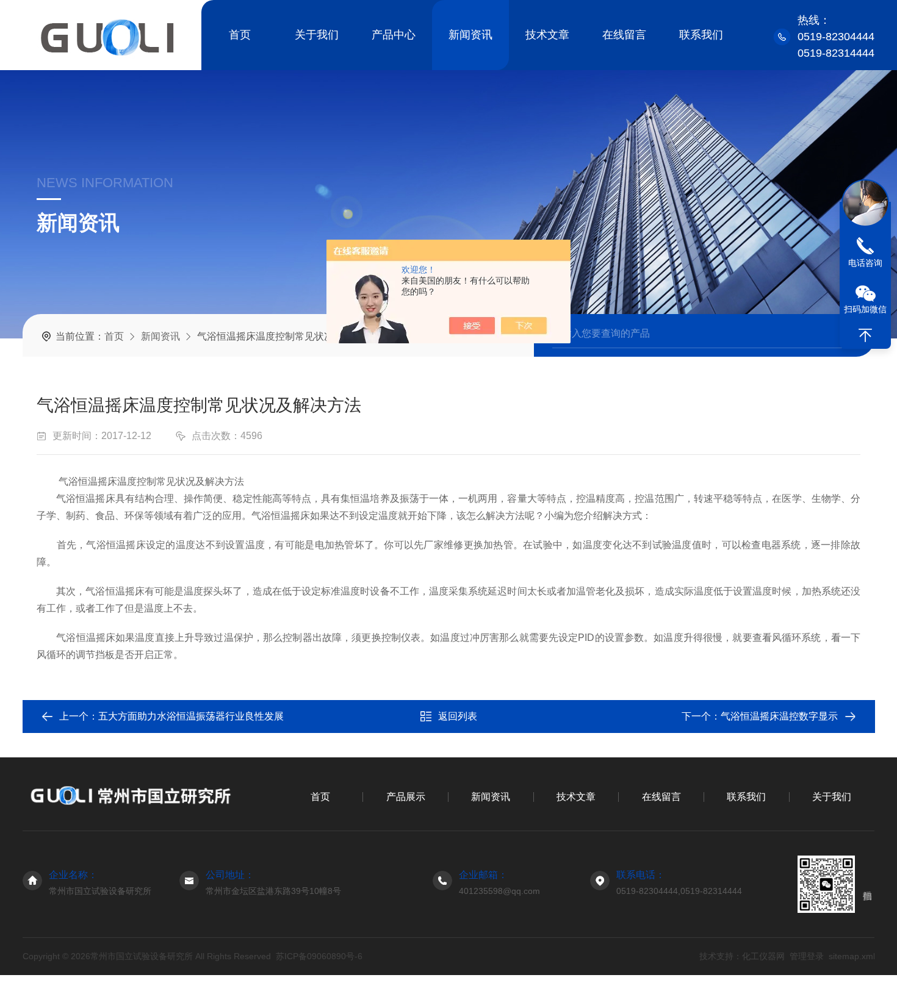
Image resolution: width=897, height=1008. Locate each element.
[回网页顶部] (865, 335)
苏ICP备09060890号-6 (319, 956)
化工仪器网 (762, 956)
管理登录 (806, 956)
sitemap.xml (851, 956)
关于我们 (317, 35)
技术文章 (547, 35)
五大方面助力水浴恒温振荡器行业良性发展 (191, 716)
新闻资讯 (470, 35)
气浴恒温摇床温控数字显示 (779, 716)
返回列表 (457, 716)
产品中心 (394, 35)
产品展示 (405, 797)
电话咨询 (865, 263)
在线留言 (624, 35)
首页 (240, 35)
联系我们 (701, 35)
